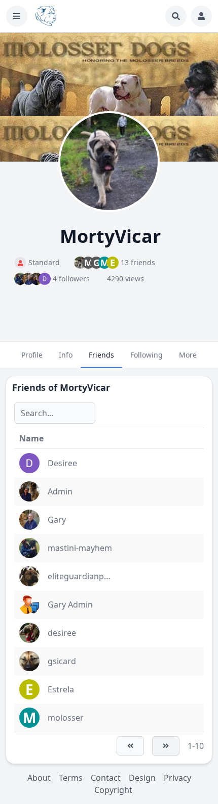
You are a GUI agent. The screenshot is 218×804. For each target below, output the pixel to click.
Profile (32, 355)
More (188, 355)
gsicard (62, 661)
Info (65, 355)
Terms (71, 777)
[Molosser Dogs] (45, 16)
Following (146, 355)
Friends (101, 355)
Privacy (177, 777)
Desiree (62, 463)
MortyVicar (85, 387)
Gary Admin (70, 604)
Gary (57, 519)
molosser (66, 717)
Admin (60, 491)
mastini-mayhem (80, 548)
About (39, 777)
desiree (62, 632)
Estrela (61, 689)
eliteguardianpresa (84, 576)
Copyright (113, 789)
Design (142, 777)
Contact (106, 777)
